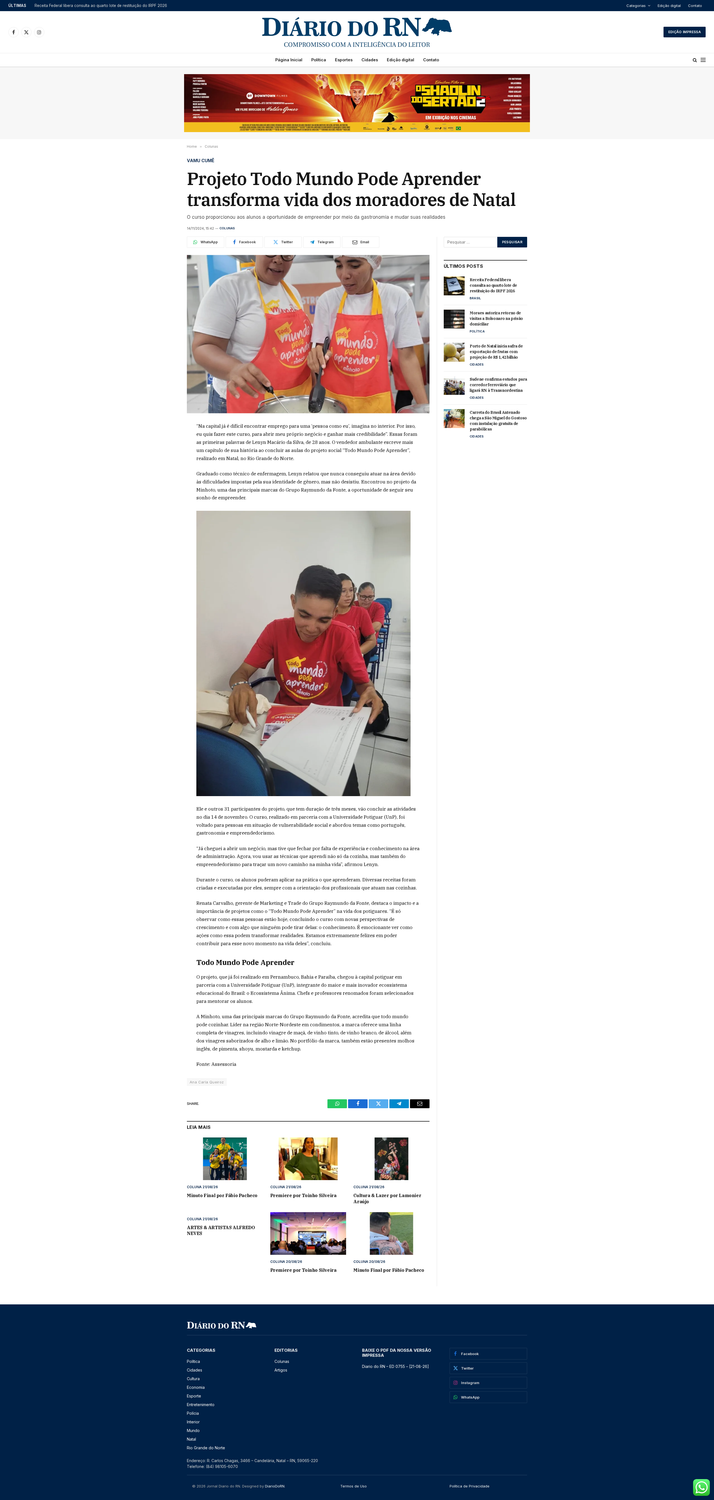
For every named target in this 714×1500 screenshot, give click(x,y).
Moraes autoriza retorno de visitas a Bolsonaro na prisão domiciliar (95, 5)
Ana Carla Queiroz (207, 1082)
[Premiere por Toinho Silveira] (308, 1158)
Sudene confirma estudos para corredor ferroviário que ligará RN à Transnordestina (498, 385)
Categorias (636, 5)
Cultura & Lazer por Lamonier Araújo (387, 1198)
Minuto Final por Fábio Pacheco (222, 1195)
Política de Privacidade (469, 1486)
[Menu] (703, 60)
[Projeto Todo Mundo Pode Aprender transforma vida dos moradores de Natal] (308, 334)
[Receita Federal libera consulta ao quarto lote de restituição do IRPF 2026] (454, 285)
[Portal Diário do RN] (357, 32)
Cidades (369, 59)
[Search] (695, 60)
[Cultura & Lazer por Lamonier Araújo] (391, 1158)
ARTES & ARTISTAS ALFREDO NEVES (221, 1230)
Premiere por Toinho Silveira (303, 1195)
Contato (695, 5)
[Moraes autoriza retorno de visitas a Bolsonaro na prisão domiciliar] (454, 319)
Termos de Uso (353, 1486)
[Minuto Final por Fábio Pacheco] (225, 1158)
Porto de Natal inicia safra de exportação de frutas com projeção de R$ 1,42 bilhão (496, 352)
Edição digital (669, 5)
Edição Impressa (684, 32)
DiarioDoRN (274, 1486)
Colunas (227, 228)
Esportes (344, 59)
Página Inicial (288, 59)
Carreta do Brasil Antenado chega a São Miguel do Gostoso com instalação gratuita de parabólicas (498, 421)
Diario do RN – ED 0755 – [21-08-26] (395, 1366)
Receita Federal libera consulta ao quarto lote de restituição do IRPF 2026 (493, 285)
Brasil (475, 298)
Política (318, 59)
